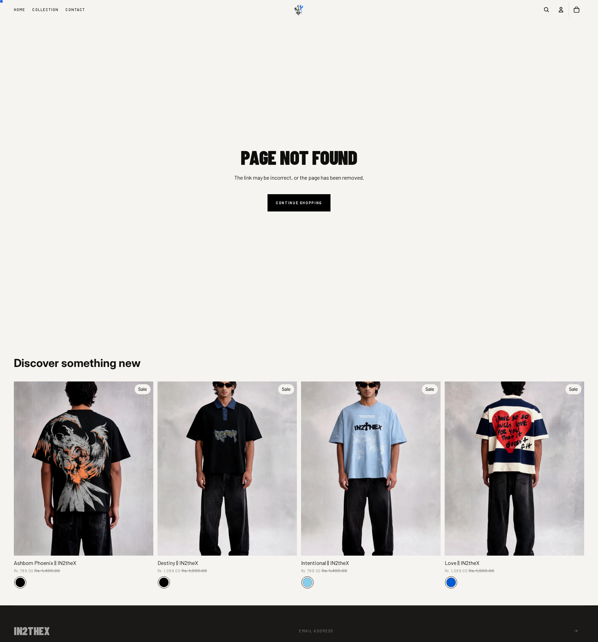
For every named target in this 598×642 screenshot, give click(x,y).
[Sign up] (576, 631)
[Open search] (546, 9)
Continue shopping (299, 202)
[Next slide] (143, 468)
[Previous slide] (24, 468)
